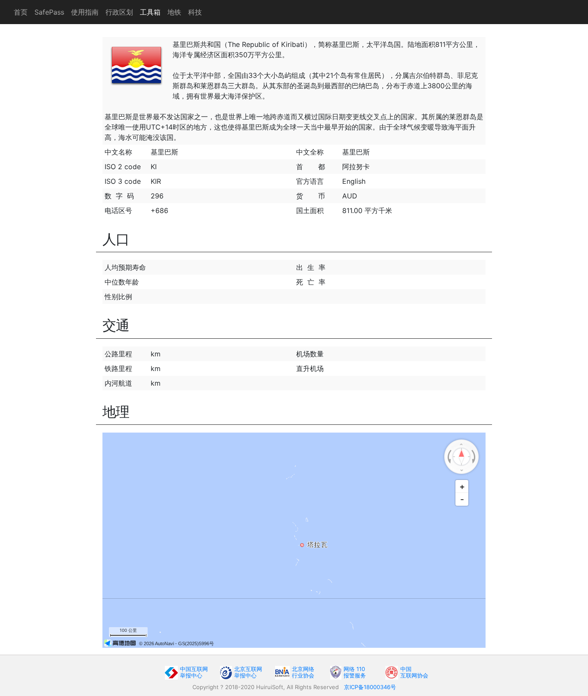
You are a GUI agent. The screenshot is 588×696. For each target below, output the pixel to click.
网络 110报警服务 (355, 672)
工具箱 (150, 12)
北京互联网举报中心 (248, 672)
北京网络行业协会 (303, 672)
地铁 (174, 12)
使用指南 (85, 12)
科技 (195, 12)
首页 (21, 12)
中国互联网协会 (414, 672)
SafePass (49, 12)
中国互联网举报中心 (194, 672)
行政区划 (119, 12)
